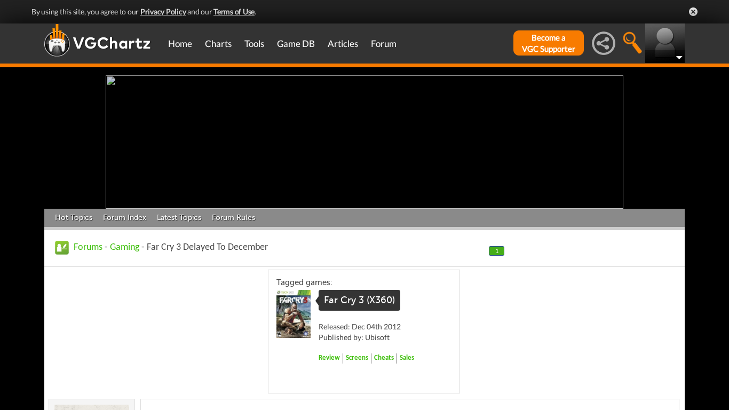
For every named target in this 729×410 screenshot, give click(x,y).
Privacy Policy (163, 11)
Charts (218, 43)
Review (329, 357)
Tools (254, 43)
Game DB (296, 43)
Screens (357, 357)
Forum (384, 43)
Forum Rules (233, 217)
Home (180, 43)
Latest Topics (179, 217)
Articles (343, 43)
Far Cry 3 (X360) (359, 300)
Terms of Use (234, 11)
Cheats (384, 357)
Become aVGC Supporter (548, 43)
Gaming (124, 247)
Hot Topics (73, 217)
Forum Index (124, 217)
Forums (88, 247)
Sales (407, 357)
